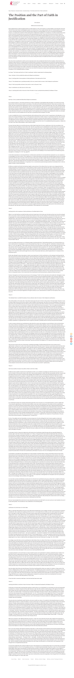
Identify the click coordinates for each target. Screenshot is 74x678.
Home (25, 3)
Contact (56, 3)
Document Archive (19, 10)
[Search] (64, 3)
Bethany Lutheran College (40, 659)
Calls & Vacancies (25, 659)
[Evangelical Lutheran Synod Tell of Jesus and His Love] (14, 3)
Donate (61, 3)
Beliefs (19, 659)
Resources (13, 10)
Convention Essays (26, 10)
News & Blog (13, 659)
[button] (30, 3)
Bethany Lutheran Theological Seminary (55, 659)
